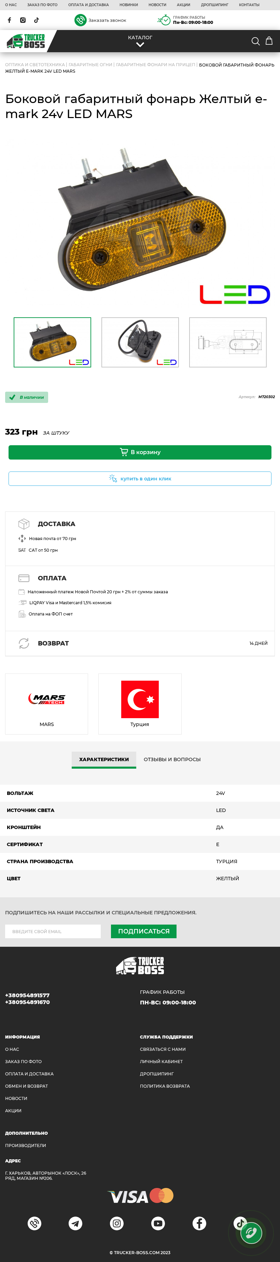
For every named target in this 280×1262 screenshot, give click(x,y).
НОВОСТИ (157, 5)
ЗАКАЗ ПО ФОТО (42, 5)
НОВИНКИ (129, 5)
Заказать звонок (107, 20)
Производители (25, 1145)
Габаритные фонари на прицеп (155, 65)
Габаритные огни (90, 65)
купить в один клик (146, 479)
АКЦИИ (183, 5)
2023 (165, 1252)
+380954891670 (27, 1002)
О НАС (11, 5)
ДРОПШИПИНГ (214, 5)
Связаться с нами (163, 1049)
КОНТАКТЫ (249, 5)
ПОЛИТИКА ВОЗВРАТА (165, 1086)
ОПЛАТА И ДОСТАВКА (88, 5)
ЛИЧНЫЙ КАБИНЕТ (161, 1061)
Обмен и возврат (26, 1086)
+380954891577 (27, 995)
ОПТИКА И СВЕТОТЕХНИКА (35, 65)
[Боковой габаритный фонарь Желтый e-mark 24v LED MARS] (140, 223)
